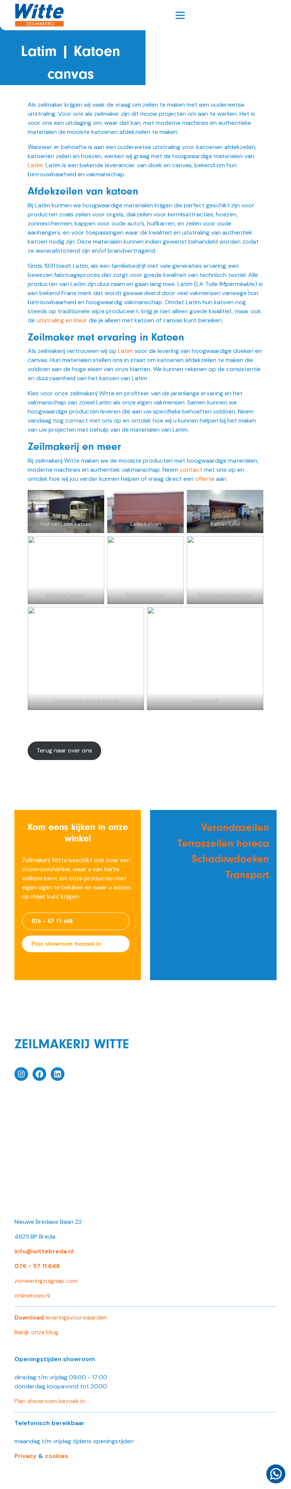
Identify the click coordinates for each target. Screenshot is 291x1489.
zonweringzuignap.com (46, 1281)
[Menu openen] (180, 15)
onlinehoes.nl (32, 1295)
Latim (35, 165)
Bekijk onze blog (36, 1332)
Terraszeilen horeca (223, 843)
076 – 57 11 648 (52, 921)
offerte (204, 479)
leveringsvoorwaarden (60, 1317)
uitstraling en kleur (61, 320)
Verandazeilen (235, 827)
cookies (56, 1456)
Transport (247, 875)
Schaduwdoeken (230, 859)
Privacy (25, 1456)
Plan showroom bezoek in (66, 943)
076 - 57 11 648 (37, 1266)
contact (191, 470)
